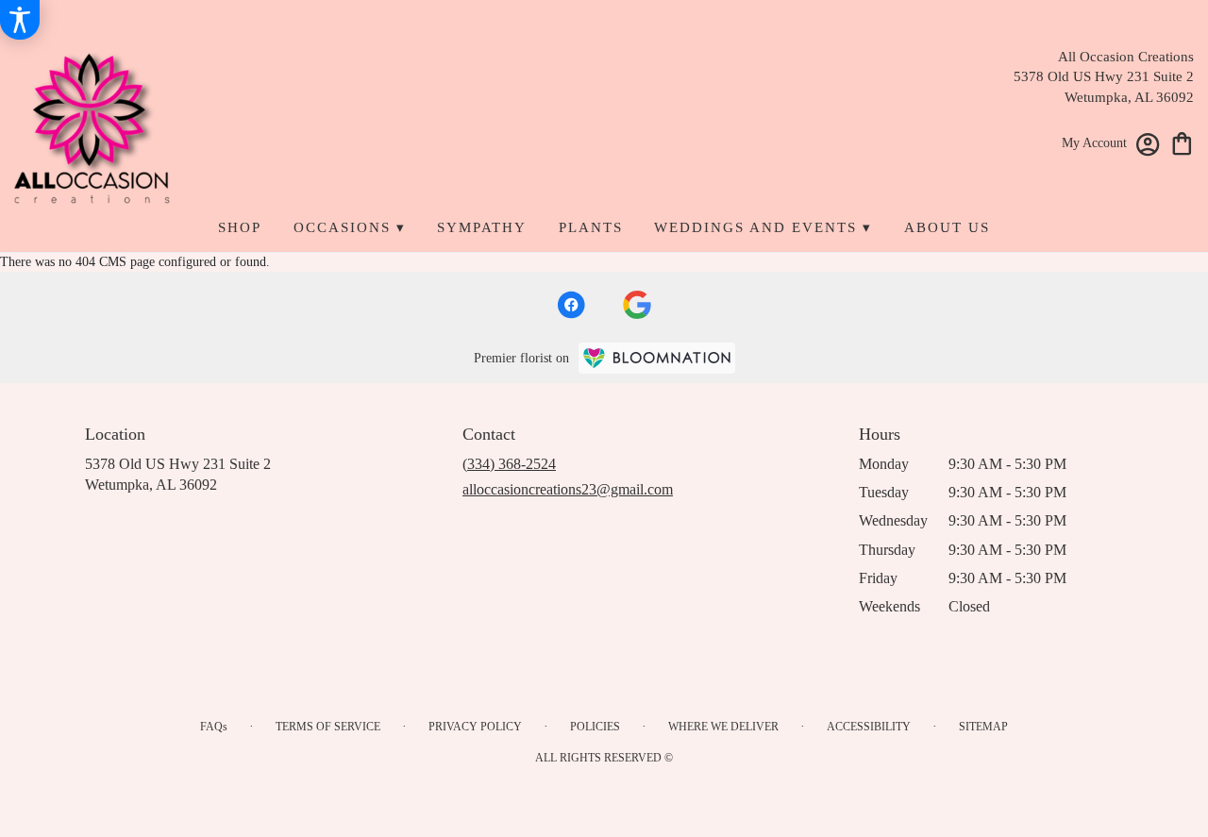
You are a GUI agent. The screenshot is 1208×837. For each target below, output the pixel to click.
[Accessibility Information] (20, 20)
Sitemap (983, 726)
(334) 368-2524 (509, 464)
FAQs (213, 726)
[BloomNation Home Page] (657, 358)
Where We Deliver (723, 726)
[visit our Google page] (637, 305)
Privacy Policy (475, 726)
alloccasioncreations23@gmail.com (567, 489)
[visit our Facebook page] (571, 305)
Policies (595, 726)
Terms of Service (328, 726)
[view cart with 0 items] (1182, 142)
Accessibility (869, 726)
